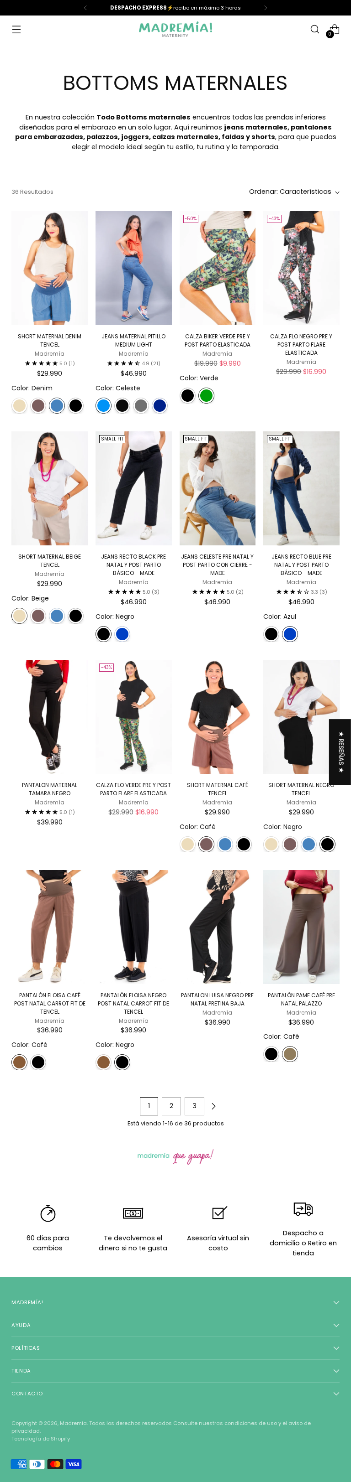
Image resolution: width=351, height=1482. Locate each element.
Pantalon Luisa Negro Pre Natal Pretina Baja (217, 999)
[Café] (38, 406)
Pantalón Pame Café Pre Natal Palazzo (301, 999)
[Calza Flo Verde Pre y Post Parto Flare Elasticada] (134, 717)
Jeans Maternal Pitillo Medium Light (133, 340)
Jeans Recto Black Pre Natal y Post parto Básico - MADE (133, 565)
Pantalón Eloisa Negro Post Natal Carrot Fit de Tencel (133, 1003)
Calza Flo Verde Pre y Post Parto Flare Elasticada (133, 789)
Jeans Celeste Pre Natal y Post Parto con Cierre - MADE (217, 565)
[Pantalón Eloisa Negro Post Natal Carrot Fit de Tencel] (134, 927)
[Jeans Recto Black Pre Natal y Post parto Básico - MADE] (134, 488)
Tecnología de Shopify (40, 1438)
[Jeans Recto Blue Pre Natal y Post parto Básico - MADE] (301, 488)
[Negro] (76, 406)
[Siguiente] (265, 8)
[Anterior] (85, 8)
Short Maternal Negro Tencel (301, 789)
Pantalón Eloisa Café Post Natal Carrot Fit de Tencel (49, 1003)
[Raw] (160, 406)
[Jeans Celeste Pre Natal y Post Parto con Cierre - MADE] (218, 488)
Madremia (73, 1423)
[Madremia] (175, 29)
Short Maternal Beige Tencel (49, 561)
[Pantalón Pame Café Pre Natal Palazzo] (301, 927)
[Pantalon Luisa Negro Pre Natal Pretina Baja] (218, 927)
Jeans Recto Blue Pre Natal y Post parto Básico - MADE (301, 565)
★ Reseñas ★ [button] (341, 752)
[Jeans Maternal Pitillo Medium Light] (134, 268)
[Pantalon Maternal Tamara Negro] (49, 717)
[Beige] (19, 406)
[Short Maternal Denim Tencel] (49, 268)
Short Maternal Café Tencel (217, 789)
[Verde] (206, 396)
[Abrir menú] (16, 29)
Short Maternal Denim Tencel (49, 340)
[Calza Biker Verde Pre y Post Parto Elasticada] (218, 268)
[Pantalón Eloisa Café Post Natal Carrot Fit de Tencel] (49, 927)
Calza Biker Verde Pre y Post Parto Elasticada (217, 340)
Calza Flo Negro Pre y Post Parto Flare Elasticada (301, 344)
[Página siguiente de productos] (213, 1106)
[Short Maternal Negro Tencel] (301, 717)
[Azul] (122, 634)
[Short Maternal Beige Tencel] (49, 488)
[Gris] (141, 406)
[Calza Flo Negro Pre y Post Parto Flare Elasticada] (301, 268)
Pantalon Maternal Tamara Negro (49, 789)
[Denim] (57, 406)
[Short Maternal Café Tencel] (218, 717)
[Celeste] (104, 406)
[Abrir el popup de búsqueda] (315, 29)
